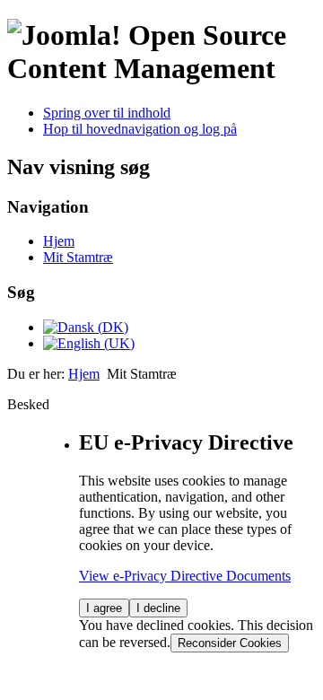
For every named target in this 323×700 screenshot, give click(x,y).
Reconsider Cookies (230, 643)
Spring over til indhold (106, 112)
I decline (158, 608)
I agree (104, 608)
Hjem (58, 241)
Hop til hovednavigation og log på (140, 128)
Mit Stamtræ (78, 257)
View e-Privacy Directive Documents (185, 575)
